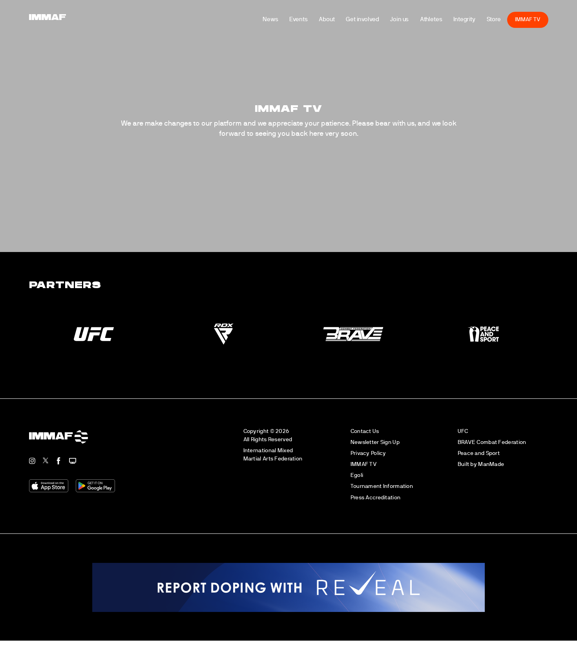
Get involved (374, 25)
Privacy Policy (368, 453)
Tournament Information (382, 486)
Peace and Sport (479, 453)
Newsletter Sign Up (375, 442)
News (282, 25)
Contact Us (365, 431)
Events (310, 25)
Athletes (442, 25)
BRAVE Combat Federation (492, 442)
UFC (463, 431)
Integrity (476, 25)
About (338, 25)
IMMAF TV (539, 25)
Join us (411, 25)
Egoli (357, 475)
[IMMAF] (36, 25)
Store (505, 25)
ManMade (491, 464)
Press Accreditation (375, 497)
